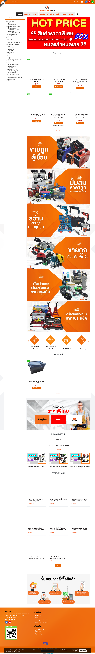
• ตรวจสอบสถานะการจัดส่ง (41, 623)
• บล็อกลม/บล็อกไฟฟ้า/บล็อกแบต (15, 33)
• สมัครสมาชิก (37, 617)
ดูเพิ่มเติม (58, 131)
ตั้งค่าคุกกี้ (75, 650)
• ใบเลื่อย (9, 76)
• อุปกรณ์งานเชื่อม (11, 24)
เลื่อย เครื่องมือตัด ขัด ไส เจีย (12, 44)
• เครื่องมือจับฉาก (11, 68)
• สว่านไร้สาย (10, 41)
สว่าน (7, 38)
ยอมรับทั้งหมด (82, 650)
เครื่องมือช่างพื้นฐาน (10, 63)
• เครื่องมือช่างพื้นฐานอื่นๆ (13, 71)
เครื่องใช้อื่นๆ (8, 81)
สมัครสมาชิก (14, 2)
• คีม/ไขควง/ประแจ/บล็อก (13, 65)
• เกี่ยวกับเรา (37, 615)
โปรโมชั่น (42, 14)
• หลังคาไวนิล (37, 633)
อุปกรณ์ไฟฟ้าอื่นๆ (11, 79)
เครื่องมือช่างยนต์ (10, 61)
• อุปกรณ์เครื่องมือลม (12, 36)
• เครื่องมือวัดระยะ (11, 66)
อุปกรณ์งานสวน (9, 85)
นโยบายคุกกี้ (18, 651)
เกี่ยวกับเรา (27, 14)
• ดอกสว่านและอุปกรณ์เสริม (13, 74)
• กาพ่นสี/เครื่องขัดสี (12, 34)
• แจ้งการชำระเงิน (38, 621)
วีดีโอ (57, 14)
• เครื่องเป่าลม (10, 31)
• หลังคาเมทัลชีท (38, 635)
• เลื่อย (8, 46)
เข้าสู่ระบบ (5, 2)
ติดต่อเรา (71, 14)
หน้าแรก (19, 14)
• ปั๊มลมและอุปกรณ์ (11, 28)
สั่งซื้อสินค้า (37, 86)
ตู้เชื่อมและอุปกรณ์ (10, 21)
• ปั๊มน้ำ (9, 57)
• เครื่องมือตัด (10, 48)
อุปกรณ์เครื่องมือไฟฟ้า (11, 73)
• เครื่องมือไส (10, 51)
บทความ (64, 14)
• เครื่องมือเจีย (10, 52)
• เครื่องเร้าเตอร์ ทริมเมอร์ (13, 54)
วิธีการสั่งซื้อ (50, 14)
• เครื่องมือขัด (10, 49)
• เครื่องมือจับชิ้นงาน (12, 69)
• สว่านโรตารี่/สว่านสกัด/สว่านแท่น (15, 42)
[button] (77, 14)
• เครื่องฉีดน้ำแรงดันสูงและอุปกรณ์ (15, 59)
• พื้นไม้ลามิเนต (38, 631)
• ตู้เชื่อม (9, 23)
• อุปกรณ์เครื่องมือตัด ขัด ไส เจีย (14, 77)
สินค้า (34, 14)
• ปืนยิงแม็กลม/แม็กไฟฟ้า (13, 30)
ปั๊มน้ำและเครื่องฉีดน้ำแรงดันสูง (12, 56)
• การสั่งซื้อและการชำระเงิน (41, 619)
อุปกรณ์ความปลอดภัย (11, 83)
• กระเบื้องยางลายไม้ (39, 629)
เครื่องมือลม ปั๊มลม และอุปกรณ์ (13, 26)
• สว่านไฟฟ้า (10, 39)
